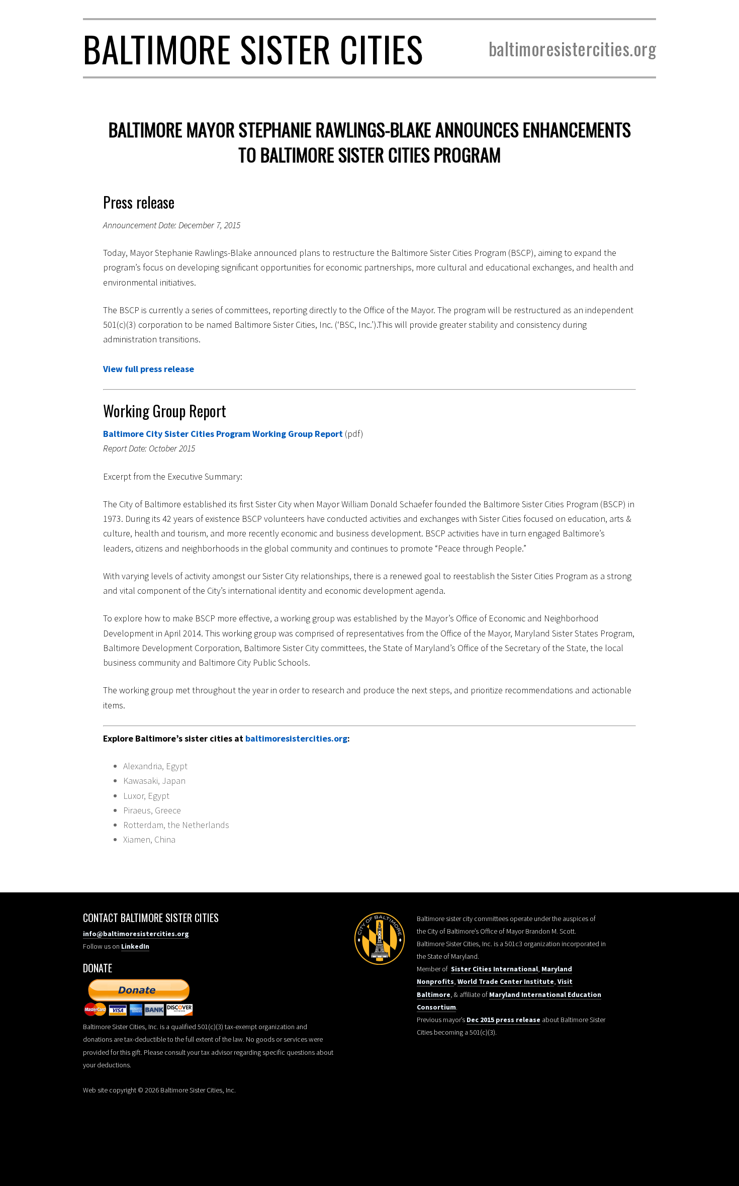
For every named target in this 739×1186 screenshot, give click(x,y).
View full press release (148, 369)
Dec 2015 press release (503, 1019)
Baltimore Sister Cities (253, 48)
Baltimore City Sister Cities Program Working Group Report (224, 433)
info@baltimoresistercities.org (136, 933)
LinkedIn (135, 946)
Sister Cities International (494, 968)
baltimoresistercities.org (296, 738)
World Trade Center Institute (505, 981)
